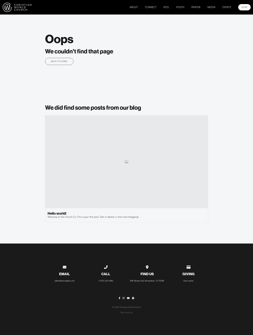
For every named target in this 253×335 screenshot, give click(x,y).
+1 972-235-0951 (105, 281)
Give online (188, 281)
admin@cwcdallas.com (65, 281)
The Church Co (126, 312)
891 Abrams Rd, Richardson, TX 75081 (147, 281)
